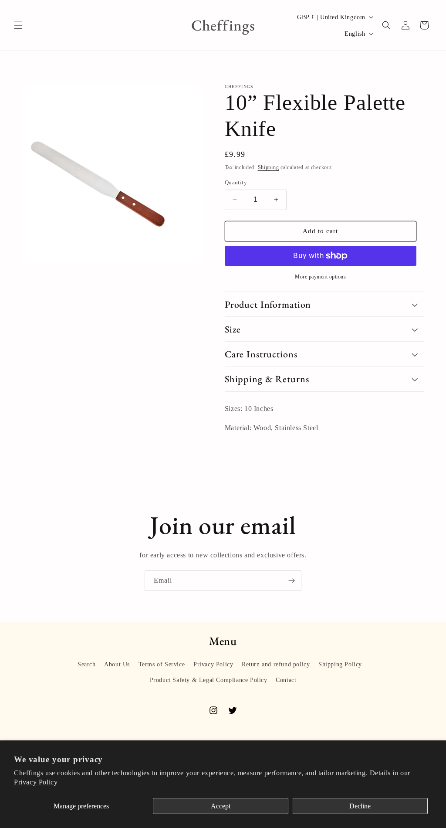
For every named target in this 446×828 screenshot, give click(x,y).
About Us (117, 664)
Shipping (268, 167)
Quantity (236, 182)
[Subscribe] (291, 580)
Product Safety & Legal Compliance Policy (208, 680)
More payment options (320, 277)
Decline (360, 806)
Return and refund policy (276, 664)
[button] (18, 25)
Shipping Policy (340, 664)
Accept (220, 806)
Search (87, 664)
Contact (286, 680)
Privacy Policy (35, 782)
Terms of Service (162, 664)
